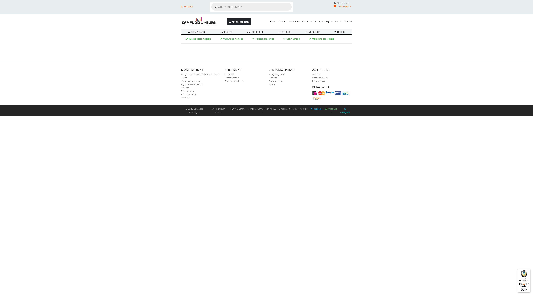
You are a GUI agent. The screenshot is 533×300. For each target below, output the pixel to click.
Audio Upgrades (197, 32)
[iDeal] (315, 93)
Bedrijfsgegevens (277, 74)
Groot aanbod (293, 39)
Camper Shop (313, 32)
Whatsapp (188, 7)
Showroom (294, 21)
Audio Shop (226, 32)
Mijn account (342, 3)
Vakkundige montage (233, 39)
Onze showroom (319, 78)
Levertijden (230, 74)
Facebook (317, 109)
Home (273, 21)
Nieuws (272, 84)
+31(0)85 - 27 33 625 (266, 109)
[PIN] (338, 93)
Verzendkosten (232, 78)
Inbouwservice (309, 21)
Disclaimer (185, 98)
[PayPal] (330, 92)
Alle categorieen (240, 21)
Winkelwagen (343, 6)
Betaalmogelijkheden (234, 81)
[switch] (524, 289)
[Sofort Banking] (317, 98)
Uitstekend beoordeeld (323, 39)
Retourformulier (188, 91)
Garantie (185, 88)
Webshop (316, 74)
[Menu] (528, 270)
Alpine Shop (285, 32)
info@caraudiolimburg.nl (296, 109)
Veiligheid (339, 32)
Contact (348, 21)
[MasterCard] (322, 93)
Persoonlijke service (265, 39)
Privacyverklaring (189, 94)
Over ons (282, 21)
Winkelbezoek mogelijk (200, 39)
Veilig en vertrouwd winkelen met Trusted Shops (200, 76)
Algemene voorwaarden (192, 84)
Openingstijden (325, 21)
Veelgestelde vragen (190, 81)
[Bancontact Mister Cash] (346, 93)
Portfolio (338, 21)
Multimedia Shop (255, 32)
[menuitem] (272, 21)
